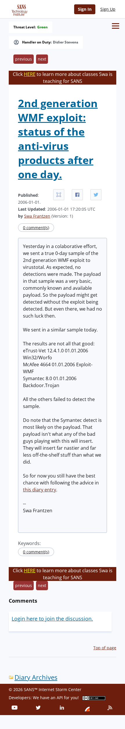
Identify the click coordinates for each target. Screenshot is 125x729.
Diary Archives (36, 677)
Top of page (104, 647)
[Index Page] (18, 9)
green (42, 27)
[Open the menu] (115, 26)
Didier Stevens (65, 42)
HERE (29, 74)
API (60, 697)
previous (23, 59)
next (42, 59)
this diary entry (39, 489)
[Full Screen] (58, 194)
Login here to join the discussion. (52, 618)
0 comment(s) (36, 227)
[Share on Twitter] (95, 194)
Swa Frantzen (37, 216)
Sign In (85, 9)
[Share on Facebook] (77, 194)
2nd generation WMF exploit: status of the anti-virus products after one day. (58, 138)
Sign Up (107, 9)
